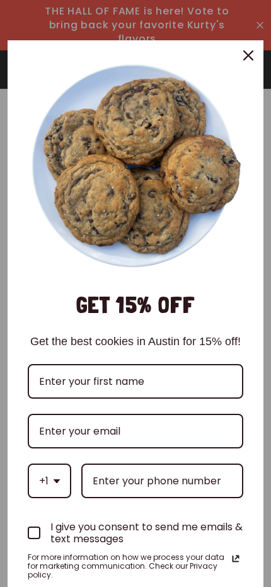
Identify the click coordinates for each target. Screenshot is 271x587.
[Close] (248, 55)
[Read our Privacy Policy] (235, 558)
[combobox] (49, 481)
